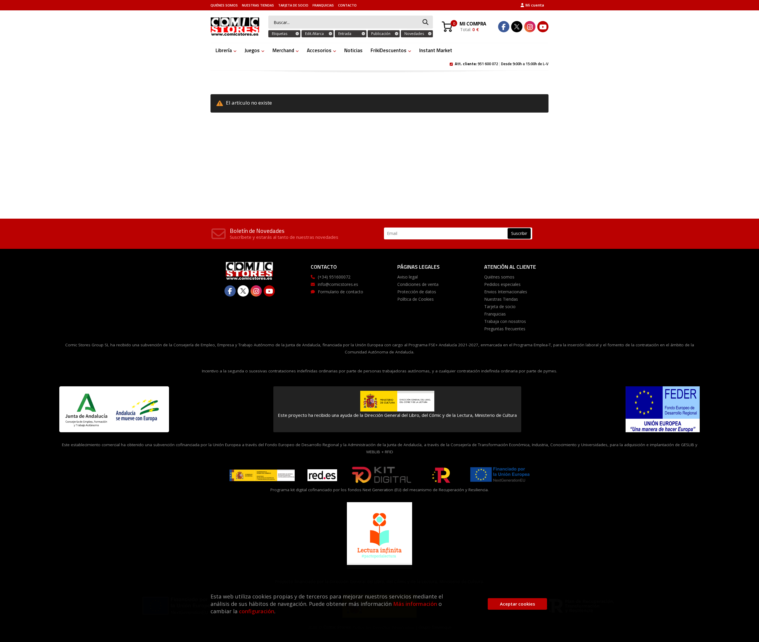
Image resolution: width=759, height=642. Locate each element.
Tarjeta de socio (293, 5)
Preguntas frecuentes (504, 329)
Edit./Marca (314, 33)
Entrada (344, 33)
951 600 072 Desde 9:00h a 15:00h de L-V (501, 63)
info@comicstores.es (338, 284)
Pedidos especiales (502, 284)
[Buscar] (425, 22)
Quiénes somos (224, 5)
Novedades (414, 33)
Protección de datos (416, 291)
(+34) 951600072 (334, 277)
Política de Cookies (415, 299)
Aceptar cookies (517, 604)
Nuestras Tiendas (258, 5)
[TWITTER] (516, 26)
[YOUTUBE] (542, 26)
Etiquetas (279, 33)
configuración (256, 611)
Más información (415, 603)
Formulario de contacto (340, 291)
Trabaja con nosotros (505, 321)
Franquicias (323, 5)
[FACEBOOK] (503, 26)
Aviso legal (407, 277)
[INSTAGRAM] (529, 26)
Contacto (347, 5)
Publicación (380, 33)
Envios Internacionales (505, 291)
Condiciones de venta (418, 284)
